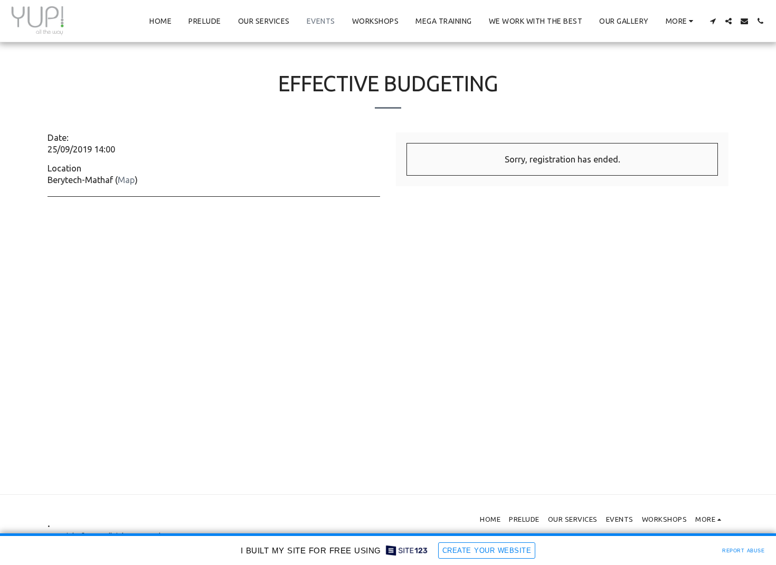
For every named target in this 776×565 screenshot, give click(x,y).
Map (126, 180)
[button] (712, 21)
